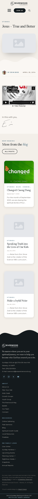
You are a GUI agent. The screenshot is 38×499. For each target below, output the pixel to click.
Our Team (5, 409)
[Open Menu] (9, 10)
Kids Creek (6, 393)
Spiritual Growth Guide (10, 431)
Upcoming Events (8, 453)
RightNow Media (9, 459)
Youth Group (6, 399)
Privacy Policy (6, 479)
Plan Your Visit (7, 390)
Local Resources (8, 434)
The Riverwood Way (9, 402)
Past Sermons (7, 424)
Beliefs (4, 406)
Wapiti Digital (22, 489)
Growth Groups (7, 396)
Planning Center (9, 456)
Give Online (6, 446)
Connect (5, 412)
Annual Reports (7, 465)
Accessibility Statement (25, 479)
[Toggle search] (29, 10)
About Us (5, 387)
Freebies (5, 437)
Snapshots (6, 462)
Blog (3, 428)
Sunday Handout (9, 450)
